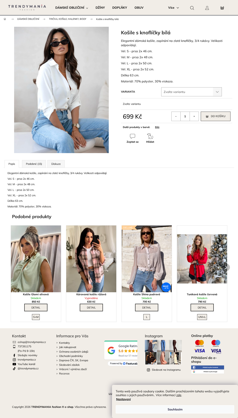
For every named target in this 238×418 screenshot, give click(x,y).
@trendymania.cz (28, 368)
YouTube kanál (26, 364)
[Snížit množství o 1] (176, 116)
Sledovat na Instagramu (166, 369)
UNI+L (202, 317)
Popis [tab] (11, 164)
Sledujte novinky (27, 355)
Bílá (157, 127)
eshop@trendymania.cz (32, 342)
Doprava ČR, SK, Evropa (73, 360)
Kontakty (64, 342)
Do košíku (218, 116)
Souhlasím (175, 409)
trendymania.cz (27, 359)
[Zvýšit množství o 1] (194, 116)
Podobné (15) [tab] (34, 164)
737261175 (24, 346)
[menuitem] (72, 7)
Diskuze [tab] (56, 164)
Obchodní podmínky (71, 356)
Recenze (64, 373)
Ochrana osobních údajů (73, 351)
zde (178, 395)
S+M (36, 317)
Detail (35, 307)
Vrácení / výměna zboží (73, 369)
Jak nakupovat (67, 347)
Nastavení (123, 399)
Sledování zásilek (69, 365)
